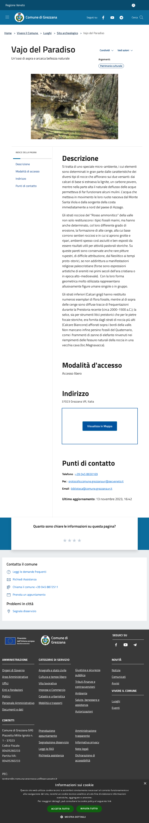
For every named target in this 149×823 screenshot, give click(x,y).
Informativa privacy (87, 742)
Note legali (81, 749)
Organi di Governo (13, 670)
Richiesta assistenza (51, 755)
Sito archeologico (67, 33)
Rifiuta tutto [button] (89, 808)
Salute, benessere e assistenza (87, 702)
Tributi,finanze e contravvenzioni (85, 684)
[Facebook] (101, 17)
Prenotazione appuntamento (48, 733)
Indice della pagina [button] (26, 152)
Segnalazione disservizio (54, 742)
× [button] (145, 783)
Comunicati (119, 677)
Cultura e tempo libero (52, 677)
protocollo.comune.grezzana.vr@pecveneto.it (96, 481)
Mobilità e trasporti (50, 703)
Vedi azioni (124, 50)
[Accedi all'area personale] (133, 5)
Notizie (116, 670)
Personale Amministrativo (18, 703)
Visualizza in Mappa (99, 426)
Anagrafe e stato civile (52, 670)
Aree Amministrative (15, 677)
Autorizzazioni (84, 711)
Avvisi (115, 683)
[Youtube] (110, 17)
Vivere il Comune (28, 33)
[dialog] (74, 801)
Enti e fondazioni (12, 690)
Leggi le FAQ (46, 749)
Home (8, 33)
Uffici (5, 683)
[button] (74, 817)
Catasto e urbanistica (52, 696)
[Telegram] (120, 17)
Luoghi (47, 33)
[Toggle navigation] (7, 17)
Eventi (116, 708)
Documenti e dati (12, 709)
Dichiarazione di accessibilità (85, 758)
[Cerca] (141, 17)
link (109, 801)
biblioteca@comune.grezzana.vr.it (91, 488)
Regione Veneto (15, 5)
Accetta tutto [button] (60, 808)
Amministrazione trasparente (85, 733)
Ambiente (81, 693)
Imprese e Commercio (52, 690)
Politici (6, 696)
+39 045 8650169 (86, 474)
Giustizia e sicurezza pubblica (87, 672)
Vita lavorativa (48, 683)
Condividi (105, 50)
